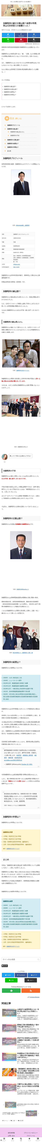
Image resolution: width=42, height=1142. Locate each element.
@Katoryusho (16, 264)
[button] (38, 959)
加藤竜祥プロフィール (13, 125)
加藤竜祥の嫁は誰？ (13, 129)
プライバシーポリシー (31, 1133)
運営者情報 (11, 1133)
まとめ (9, 151)
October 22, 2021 (26, 764)
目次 (12, 118)
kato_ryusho (16, 267)
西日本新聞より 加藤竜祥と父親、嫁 (23, 652)
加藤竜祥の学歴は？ (13, 147)
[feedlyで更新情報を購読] (11, 990)
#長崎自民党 (18, 757)
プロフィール (31, 1136)
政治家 (5, 965)
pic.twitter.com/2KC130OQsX (13, 760)
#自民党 (18, 755)
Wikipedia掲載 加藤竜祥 (22, 225)
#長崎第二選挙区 (28, 755)
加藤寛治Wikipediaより (23, 589)
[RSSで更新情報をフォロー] (30, 990)
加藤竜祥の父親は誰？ (13, 140)
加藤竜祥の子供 (14, 135)
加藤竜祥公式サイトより (22, 370)
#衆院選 (10, 757)
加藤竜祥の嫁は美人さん (17, 132)
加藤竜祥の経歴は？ (13, 143)
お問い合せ (11, 1136)
